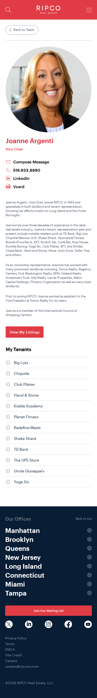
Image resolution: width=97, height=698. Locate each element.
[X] (9, 625)
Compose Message (31, 162)
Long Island (23, 566)
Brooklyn (19, 539)
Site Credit (13, 655)
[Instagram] (48, 625)
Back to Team (23, 30)
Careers (11, 661)
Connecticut (24, 575)
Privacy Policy (15, 638)
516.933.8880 (26, 170)
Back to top (84, 518)
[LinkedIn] (28, 625)
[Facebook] (68, 625)
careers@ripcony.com (22, 666)
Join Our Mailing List (48, 611)
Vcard (18, 186)
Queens (17, 548)
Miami (15, 584)
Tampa (16, 593)
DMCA (10, 649)
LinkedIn (21, 178)
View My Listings (25, 332)
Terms (10, 644)
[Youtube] (88, 625)
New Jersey (23, 557)
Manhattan (22, 530)
